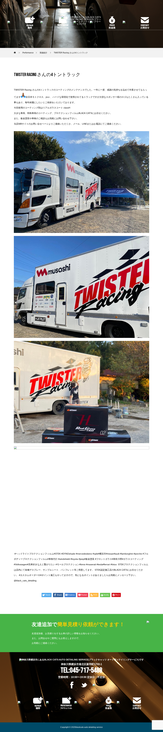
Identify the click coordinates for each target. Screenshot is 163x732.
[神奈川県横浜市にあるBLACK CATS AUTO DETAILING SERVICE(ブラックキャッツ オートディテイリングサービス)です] (81, 20)
